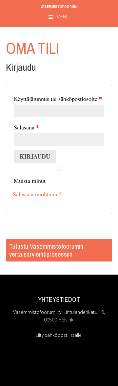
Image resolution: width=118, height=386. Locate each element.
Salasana (26, 127)
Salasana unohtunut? (37, 194)
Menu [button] (62, 16)
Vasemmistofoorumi (59, 6)
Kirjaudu (35, 156)
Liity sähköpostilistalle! (59, 335)
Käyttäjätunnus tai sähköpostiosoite (58, 98)
